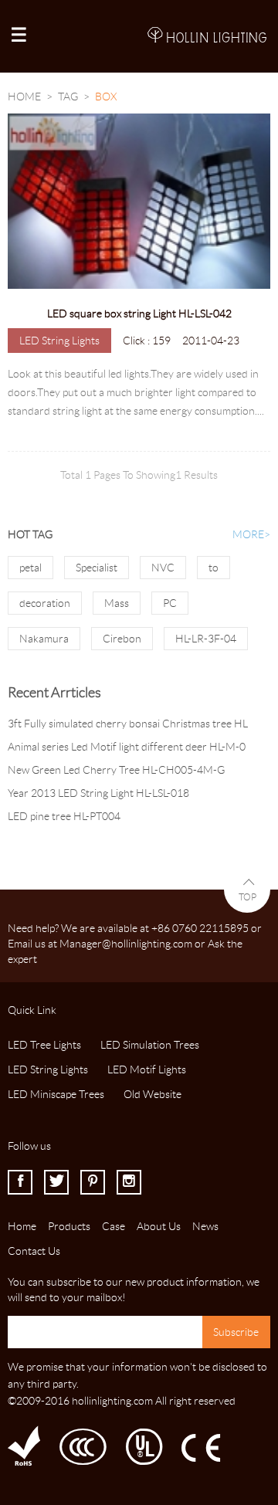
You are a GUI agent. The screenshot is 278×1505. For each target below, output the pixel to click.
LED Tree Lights (44, 1045)
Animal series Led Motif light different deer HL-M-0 (127, 747)
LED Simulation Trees (149, 1045)
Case (113, 1226)
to (213, 567)
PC (170, 603)
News (205, 1226)
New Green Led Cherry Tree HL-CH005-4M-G (116, 770)
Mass (116, 603)
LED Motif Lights (146, 1069)
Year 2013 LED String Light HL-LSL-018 (98, 793)
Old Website (152, 1094)
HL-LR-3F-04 (205, 638)
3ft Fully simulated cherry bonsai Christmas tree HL (128, 723)
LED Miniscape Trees (56, 1094)
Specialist (96, 567)
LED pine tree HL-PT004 (64, 816)
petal (30, 567)
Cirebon (122, 638)
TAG (68, 96)
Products (69, 1226)
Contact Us (34, 1251)
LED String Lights (59, 340)
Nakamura (44, 638)
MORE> (251, 534)
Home (24, 96)
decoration (44, 603)
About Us (159, 1226)
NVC (163, 567)
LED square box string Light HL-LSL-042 (139, 313)
